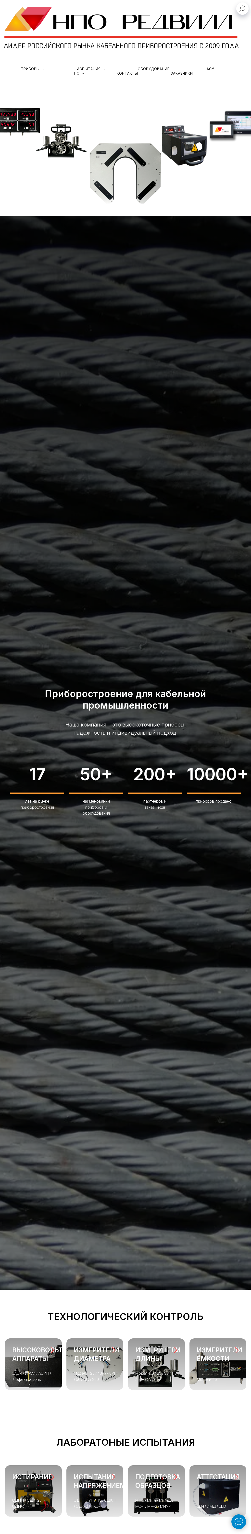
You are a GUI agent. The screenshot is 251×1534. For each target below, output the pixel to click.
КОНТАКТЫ (127, 73)
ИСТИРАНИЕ (32, 1477)
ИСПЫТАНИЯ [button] (89, 69)
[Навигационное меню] (8, 88)
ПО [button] (77, 73)
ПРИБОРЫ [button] (31, 69)
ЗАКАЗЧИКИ (182, 73)
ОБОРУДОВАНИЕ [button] (154, 69)
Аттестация (218, 1477)
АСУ (210, 69)
